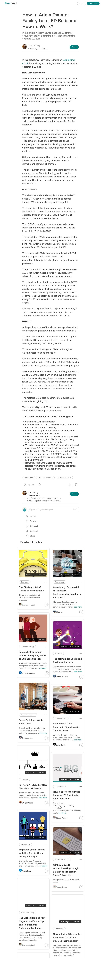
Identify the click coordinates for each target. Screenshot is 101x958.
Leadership (59, 786)
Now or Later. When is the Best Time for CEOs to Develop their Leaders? (67, 937)
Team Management (45, 477)
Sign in (81, 3)
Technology (28, 477)
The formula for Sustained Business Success (67, 661)
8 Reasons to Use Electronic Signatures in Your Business (66, 727)
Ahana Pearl (27, 871)
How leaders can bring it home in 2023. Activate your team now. (66, 795)
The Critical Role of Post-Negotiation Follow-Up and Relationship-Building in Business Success (33, 923)
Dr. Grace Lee (27, 738)
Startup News (61, 887)
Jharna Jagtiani (28, 605)
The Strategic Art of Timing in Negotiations (31, 589)
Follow (74, 47)
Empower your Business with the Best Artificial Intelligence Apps (32, 853)
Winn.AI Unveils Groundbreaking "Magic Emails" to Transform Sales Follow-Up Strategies (66, 870)
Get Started (93, 3)
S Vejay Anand (27, 803)
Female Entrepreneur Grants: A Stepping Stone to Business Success (32, 655)
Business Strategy (64, 477)
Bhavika (59, 612)
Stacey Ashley (61, 818)
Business (58, 653)
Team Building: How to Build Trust (31, 722)
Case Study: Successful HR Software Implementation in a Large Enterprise (67, 592)
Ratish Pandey (61, 677)
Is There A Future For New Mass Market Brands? (33, 787)
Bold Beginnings (28, 673)
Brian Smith (60, 745)
